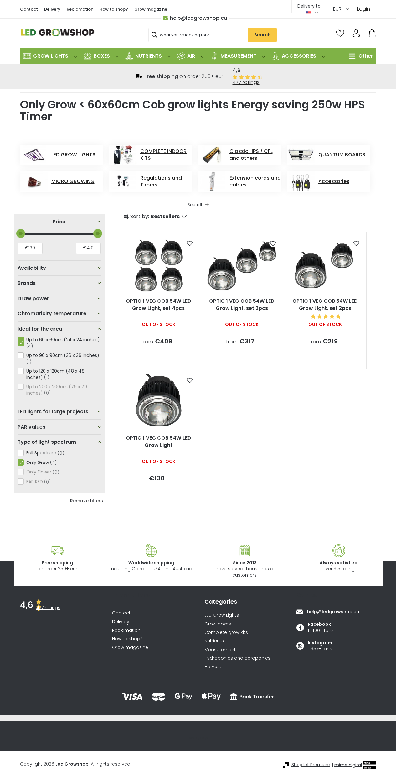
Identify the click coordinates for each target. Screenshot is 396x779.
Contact (29, 9)
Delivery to (309, 6)
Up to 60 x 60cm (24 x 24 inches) (63, 343)
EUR (338, 9)
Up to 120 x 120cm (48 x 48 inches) (55, 374)
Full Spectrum (44, 453)
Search (262, 35)
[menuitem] (50, 56)
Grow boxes (217, 624)
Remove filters (86, 501)
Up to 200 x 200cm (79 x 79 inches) (56, 390)
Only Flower (41, 472)
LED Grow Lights (221, 615)
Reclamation (80, 9)
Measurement (220, 650)
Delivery (52, 9)
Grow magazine (150, 9)
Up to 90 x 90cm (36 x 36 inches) (62, 358)
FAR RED (37, 481)
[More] (359, 56)
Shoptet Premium (310, 765)
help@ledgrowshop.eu (198, 18)
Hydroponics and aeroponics (237, 658)
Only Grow (40, 462)
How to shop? (114, 9)
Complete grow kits (226, 632)
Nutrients (214, 641)
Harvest (212, 667)
